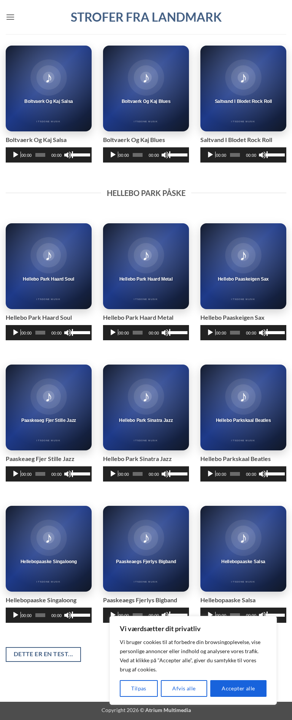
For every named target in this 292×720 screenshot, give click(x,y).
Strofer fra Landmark (146, 17)
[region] (193, 660)
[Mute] (68, 155)
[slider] (79, 154)
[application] (49, 155)
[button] (10, 17)
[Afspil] (16, 155)
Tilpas (138, 688)
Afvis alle (183, 688)
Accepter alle (238, 688)
